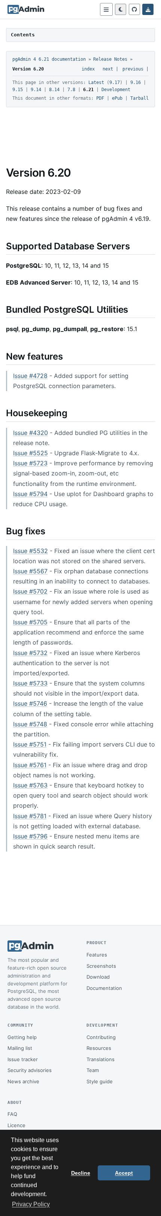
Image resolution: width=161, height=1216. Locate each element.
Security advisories (29, 1070)
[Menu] (106, 9)
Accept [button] (124, 1173)
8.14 (54, 89)
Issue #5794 (30, 494)
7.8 (71, 89)
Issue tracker (22, 1059)
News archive (23, 1081)
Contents (23, 34)
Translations (100, 1059)
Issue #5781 (29, 816)
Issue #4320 (30, 432)
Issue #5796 (30, 836)
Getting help (22, 1037)
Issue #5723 (30, 463)
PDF (100, 98)
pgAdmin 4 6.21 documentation (49, 59)
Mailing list (19, 1048)
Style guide (99, 1081)
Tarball (139, 98)
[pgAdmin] (25, 9)
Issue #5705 (30, 622)
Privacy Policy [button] (31, 1204)
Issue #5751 (29, 744)
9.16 (135, 82)
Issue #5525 (30, 453)
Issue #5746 (30, 703)
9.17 (114, 82)
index (88, 69)
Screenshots (101, 966)
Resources (98, 1048)
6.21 (88, 89)
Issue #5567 (30, 571)
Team (92, 1070)
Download (98, 977)
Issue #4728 (30, 375)
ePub (117, 98)
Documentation (104, 988)
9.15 (17, 89)
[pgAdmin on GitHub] (134, 9)
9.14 (36, 89)
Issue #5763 (30, 785)
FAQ (12, 1114)
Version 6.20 (28, 69)
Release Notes (110, 59)
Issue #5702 (30, 591)
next (108, 69)
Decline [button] (80, 1173)
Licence (16, 1125)
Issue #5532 (30, 551)
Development (115, 89)
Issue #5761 (29, 765)
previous (132, 69)
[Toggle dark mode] (120, 9)
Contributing (101, 1037)
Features (96, 955)
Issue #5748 (30, 724)
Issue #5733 (30, 683)
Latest (96, 82)
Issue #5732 (30, 653)
